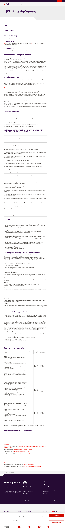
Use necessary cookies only (56, 522)
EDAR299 (33, 43)
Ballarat (19, 511)
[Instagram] (40, 511)
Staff (55, 1)
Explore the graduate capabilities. (9, 87)
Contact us (60, 1)
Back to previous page (10, 472)
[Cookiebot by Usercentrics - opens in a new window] (6, 527)
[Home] (7, 4)
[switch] (29, 527)
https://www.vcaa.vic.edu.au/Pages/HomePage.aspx (32, 466)
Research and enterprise (48, 4)
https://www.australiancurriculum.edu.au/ (18, 434)
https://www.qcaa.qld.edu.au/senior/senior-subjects (23, 449)
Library (52, 1)
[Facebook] (38, 511)
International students (29, 4)
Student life (36, 4)
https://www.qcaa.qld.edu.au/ (29, 464)
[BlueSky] (46, 511)
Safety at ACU (28, 1)
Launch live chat (26, 493)
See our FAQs (45, 493)
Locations (41, 4)
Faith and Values (6, 1)
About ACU (55, 4)
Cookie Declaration (38, 519)
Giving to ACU (22, 1)
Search (59, 4)
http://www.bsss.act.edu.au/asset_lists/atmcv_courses (29, 441)
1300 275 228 (53, 500)
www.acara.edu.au (31, 436)
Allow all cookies (57, 515)
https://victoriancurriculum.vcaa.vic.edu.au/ (21, 451)
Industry (12, 1)
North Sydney (28, 511)
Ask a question (26, 500)
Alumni (17, 1)
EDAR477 (5, 50)
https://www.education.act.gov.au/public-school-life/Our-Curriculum (25, 458)
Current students (46, 1)
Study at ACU (22, 4)
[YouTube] (43, 511)
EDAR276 (5, 43)
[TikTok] (45, 511)
